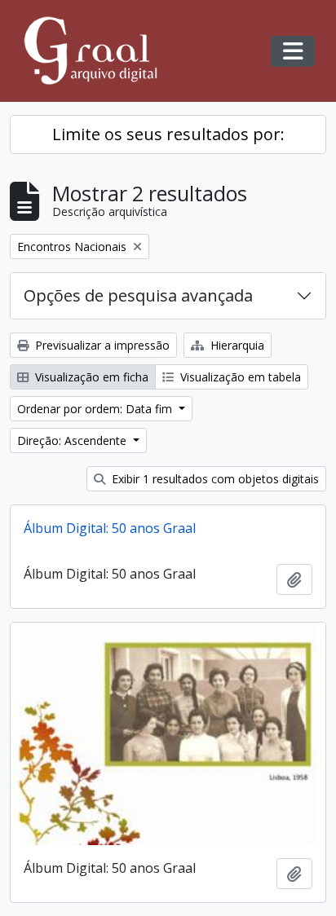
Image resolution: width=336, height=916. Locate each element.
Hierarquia (235, 345)
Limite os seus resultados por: (168, 134)
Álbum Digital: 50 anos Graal (110, 528)
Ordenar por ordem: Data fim (96, 408)
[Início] (98, 51)
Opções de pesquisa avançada (138, 295)
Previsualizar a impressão (101, 345)
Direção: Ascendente (73, 440)
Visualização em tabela (239, 377)
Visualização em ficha (90, 377)
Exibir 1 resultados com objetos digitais (213, 479)
